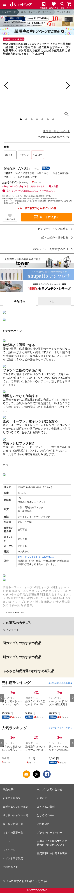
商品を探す (9, 789)
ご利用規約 (43, 824)
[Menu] (4, 4)
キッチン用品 (64, 12)
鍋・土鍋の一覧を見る (54, 237)
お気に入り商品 (11, 798)
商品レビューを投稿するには (50, 249)
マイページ (9, 849)
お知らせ (42, 798)
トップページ (9, 12)
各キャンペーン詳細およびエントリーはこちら (31, 190)
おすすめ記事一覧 (13, 832)
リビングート (11, 629)
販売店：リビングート (56, 131)
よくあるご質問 (46, 806)
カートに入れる (46, 217)
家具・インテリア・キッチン (36, 12)
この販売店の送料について (54, 137)
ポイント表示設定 (13, 858)
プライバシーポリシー (49, 832)
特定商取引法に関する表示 (52, 853)
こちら (45, 881)
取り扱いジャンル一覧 (15, 815)
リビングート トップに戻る (51, 229)
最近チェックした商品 (15, 806)
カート (6, 841)
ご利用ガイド (10, 867)
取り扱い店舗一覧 (13, 824)
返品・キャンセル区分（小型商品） (36, 557)
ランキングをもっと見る (60, 682)
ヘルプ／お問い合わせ (49, 789)
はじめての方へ (46, 815)
